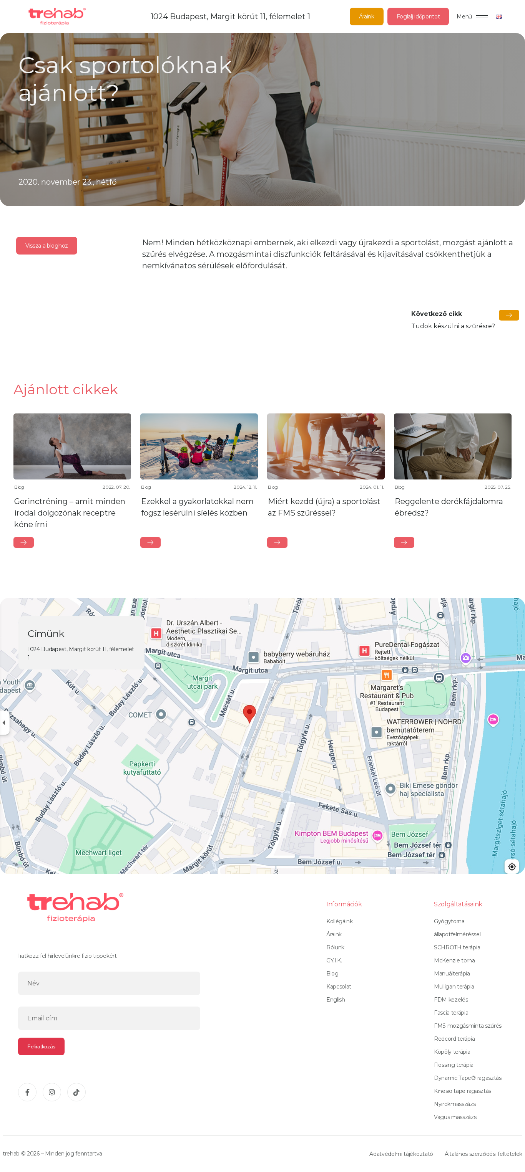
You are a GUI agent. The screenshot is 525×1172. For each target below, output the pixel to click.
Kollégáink (339, 921)
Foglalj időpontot (418, 16)
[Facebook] (27, 1092)
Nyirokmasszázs (455, 1104)
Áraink (366, 16)
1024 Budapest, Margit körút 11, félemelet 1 (230, 16)
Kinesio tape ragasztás (462, 1091)
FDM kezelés (451, 999)
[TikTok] (76, 1092)
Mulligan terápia (454, 986)
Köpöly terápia (452, 1051)
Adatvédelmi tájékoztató (401, 1154)
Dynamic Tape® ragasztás (468, 1077)
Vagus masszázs (455, 1117)
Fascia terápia (451, 1012)
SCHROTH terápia (457, 947)
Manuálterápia (452, 973)
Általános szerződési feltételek (483, 1154)
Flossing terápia (453, 1064)
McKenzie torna (454, 960)
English (335, 999)
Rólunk (335, 947)
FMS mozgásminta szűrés (468, 1025)
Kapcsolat (338, 986)
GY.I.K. (334, 960)
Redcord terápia (454, 1038)
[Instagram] (52, 1092)
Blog (332, 973)
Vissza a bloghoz (46, 245)
